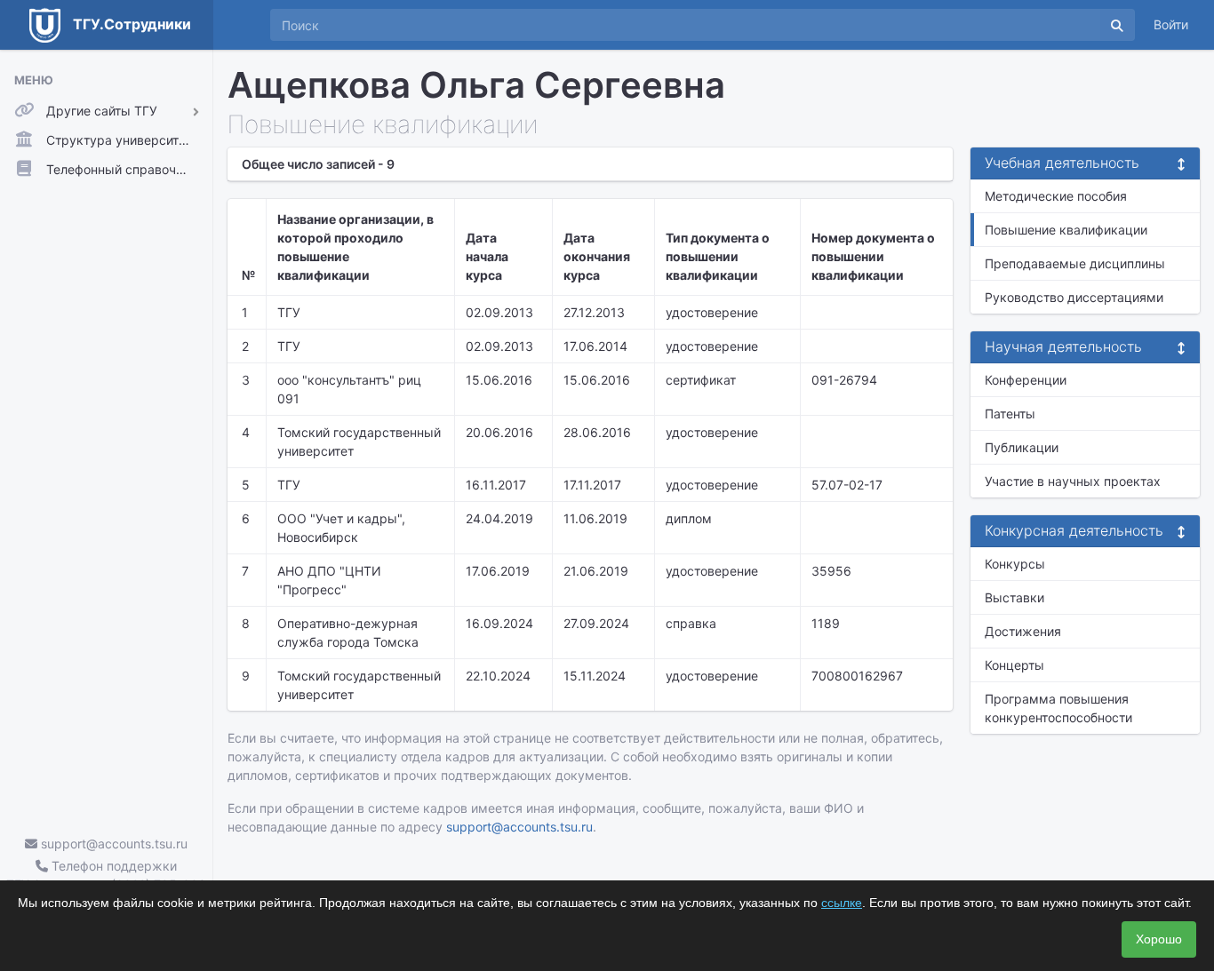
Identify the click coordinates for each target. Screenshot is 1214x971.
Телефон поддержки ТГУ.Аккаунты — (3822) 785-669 (106, 875)
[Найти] (1117, 25)
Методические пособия (1056, 195)
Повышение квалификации (1066, 229)
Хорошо (1159, 939)
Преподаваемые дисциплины (1075, 263)
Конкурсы (1015, 563)
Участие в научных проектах (1073, 481)
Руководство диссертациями (1074, 297)
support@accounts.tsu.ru (112, 843)
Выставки (1014, 597)
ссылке (841, 902)
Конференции (1025, 379)
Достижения (1023, 631)
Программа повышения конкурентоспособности (1058, 708)
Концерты (1014, 665)
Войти (1171, 24)
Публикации (1021, 447)
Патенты (1010, 413)
